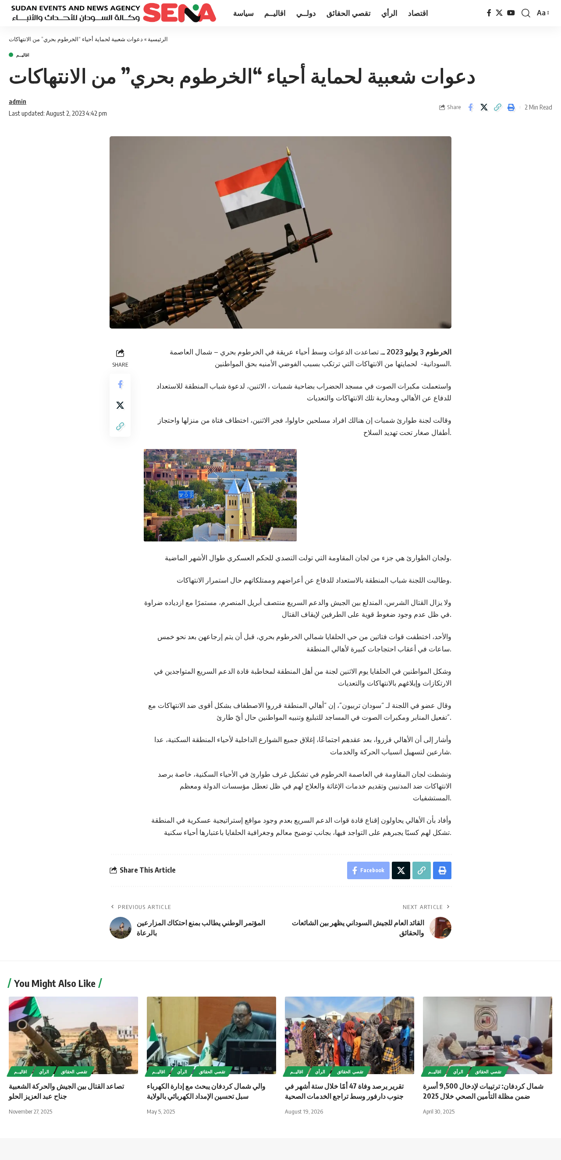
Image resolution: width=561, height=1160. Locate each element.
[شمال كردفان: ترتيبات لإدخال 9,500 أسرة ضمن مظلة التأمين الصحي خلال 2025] (487, 1035)
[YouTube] (511, 13)
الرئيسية (158, 38)
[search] (526, 13)
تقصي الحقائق (74, 1071)
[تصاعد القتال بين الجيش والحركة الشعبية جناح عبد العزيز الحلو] (73, 1035)
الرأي (44, 1071)
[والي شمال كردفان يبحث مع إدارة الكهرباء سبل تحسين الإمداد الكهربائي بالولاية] (211, 1035)
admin (17, 101)
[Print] (511, 107)
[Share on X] (484, 107)
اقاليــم (22, 55)
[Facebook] (489, 13)
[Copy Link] (497, 107)
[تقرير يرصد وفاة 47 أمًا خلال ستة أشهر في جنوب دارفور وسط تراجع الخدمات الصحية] (349, 1035)
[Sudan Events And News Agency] (114, 13)
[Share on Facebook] (470, 107)
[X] (499, 13)
